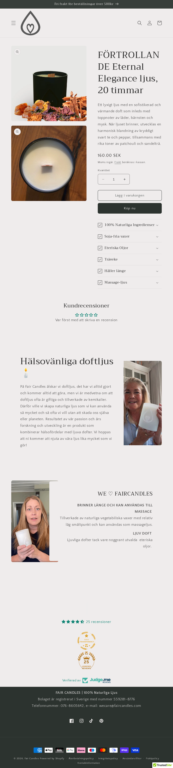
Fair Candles (32, 758)
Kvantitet (104, 170)
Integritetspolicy (108, 758)
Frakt (117, 162)
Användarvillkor (132, 758)
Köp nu (130, 208)
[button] (13, 23)
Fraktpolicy (152, 758)
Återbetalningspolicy (81, 758)
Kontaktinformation (88, 763)
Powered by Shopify (52, 758)
